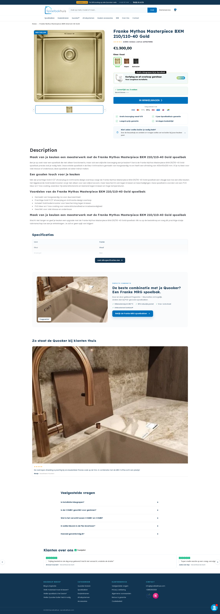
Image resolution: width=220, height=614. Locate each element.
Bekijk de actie (138, 2)
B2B (117, 18)
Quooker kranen (84, 586)
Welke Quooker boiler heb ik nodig (57, 597)
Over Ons (125, 18)
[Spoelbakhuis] (55, 10)
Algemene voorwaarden (121, 593)
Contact (135, 18)
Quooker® (75, 18)
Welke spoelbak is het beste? (55, 593)
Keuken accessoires (105, 18)
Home (34, 24)
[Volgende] (105, 109)
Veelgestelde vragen (120, 586)
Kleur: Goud (119, 54)
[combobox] (108, 10)
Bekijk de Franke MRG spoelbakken (131, 313)
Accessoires (82, 601)
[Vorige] (33, 109)
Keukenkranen (63, 18)
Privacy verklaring (119, 590)
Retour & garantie (119, 597)
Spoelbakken (50, 18)
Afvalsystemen (88, 18)
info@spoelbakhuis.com (155, 586)
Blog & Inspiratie (50, 586)
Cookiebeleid (117, 601)
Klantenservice (165, 10)
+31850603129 (151, 590)
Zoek (152, 10)
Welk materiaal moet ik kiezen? (56, 590)
